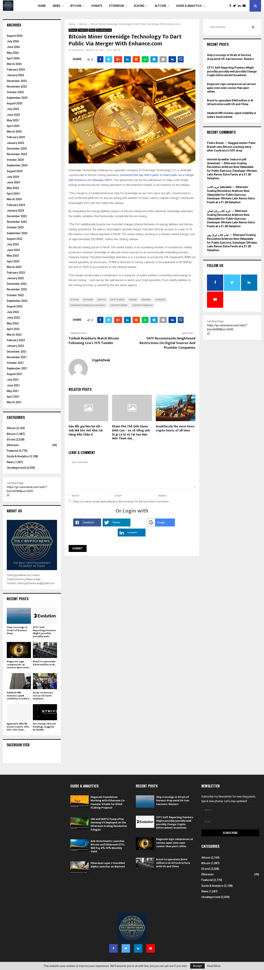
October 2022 (15, 295)
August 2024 (14, 171)
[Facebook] (231, 5)
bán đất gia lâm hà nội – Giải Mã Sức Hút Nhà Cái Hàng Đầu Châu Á (86, 430)
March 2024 (14, 199)
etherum (160, 300)
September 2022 (17, 300)
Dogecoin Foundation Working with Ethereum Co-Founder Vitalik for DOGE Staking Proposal (108, 802)
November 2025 (17, 86)
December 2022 (17, 283)
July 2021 (13, 379)
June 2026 (13, 46)
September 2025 (17, 97)
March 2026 (14, 63)
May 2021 (13, 391)
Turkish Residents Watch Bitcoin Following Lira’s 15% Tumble (94, 341)
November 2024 (17, 154)
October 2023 (15, 227)
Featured (83, 30)
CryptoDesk (78, 50)
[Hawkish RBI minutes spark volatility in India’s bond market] (19, 681)
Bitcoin (75, 5)
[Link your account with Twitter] (116, 525)
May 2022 (13, 323)
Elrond (139, 5)
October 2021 (15, 362)
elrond (133, 300)
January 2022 (15, 345)
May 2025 (13, 120)
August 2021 (14, 374)
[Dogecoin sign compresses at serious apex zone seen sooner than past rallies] (19, 650)
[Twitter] (235, 5)
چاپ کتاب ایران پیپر (218, 234)
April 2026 (13, 58)
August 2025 (14, 103)
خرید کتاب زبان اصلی (219, 211)
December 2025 (17, 80)
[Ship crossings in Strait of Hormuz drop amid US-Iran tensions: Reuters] (19, 616)
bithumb (88, 300)
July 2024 (13, 176)
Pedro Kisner (215, 143)
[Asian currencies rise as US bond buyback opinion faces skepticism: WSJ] (45, 681)
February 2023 (16, 272)
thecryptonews (118, 305)
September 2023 (17, 233)
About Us (14, 510)
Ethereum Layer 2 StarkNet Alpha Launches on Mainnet (108, 865)
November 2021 (17, 357)
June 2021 (13, 385)
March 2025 (14, 131)
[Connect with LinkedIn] (132, 535)
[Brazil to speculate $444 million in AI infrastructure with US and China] (45, 650)
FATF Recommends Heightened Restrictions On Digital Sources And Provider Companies (167, 343)
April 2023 (13, 261)
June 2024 (13, 182)
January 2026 (15, 75)
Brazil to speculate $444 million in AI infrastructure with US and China (173, 863)
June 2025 (13, 114)
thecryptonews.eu (142, 305)
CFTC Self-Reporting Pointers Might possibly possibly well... (44, 631)
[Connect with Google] (161, 525)
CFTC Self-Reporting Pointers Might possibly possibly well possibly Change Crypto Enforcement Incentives (232, 71)
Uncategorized (104, 30)
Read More (214, 966)
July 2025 (13, 109)
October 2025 (15, 92)
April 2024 (13, 193)
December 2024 (17, 148)
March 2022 (14, 334)
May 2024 (13, 188)
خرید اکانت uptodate (219, 187)
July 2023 (13, 244)
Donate (96, 5)
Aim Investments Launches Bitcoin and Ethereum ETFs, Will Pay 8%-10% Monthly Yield (108, 846)
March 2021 (14, 402)
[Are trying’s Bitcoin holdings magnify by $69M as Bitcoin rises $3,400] (45, 712)
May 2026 (13, 52)
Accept (197, 965)
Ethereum (116, 5)
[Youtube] (245, 5)
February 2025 (16, 137)
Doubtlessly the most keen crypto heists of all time (175, 428)
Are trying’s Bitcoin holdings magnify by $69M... (44, 727)
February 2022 (16, 340)
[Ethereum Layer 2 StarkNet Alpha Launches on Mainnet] (79, 867)
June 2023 (13, 250)
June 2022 (13, 317)
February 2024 (16, 205)
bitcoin (75, 300)
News (56, 5)
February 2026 (16, 69)
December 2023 (17, 216)
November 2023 (17, 221)
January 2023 (15, 278)
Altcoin (160, 5)
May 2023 (13, 255)
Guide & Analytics (189, 5)
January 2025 (15, 143)
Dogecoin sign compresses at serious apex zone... (19, 664)
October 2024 (15, 159)
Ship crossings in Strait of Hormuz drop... (17, 630)
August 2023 (14, 238)
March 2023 (14, 267)
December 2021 (17, 351)
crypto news (117, 300)
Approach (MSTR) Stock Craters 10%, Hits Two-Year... (18, 727)
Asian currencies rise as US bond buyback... (43, 695)
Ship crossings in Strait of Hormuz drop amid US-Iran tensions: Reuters (172, 800)
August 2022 (14, 306)
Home (42, 5)
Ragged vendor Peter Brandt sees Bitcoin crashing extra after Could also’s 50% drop (231, 146)
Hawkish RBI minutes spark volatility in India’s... (19, 695)
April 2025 (13, 126)
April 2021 (13, 396)
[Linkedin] (240, 5)
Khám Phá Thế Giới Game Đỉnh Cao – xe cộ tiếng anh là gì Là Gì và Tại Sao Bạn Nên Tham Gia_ (131, 432)
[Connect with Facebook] (87, 525)
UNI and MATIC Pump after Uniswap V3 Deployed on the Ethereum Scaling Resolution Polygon (109, 824)
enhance (146, 300)
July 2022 (13, 312)
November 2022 (17, 289)
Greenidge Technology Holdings (88, 305)
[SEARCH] (253, 27)
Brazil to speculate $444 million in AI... (44, 663)
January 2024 (15, 210)
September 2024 (17, 165)
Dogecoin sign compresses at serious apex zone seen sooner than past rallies (231, 87)
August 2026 (14, 35)
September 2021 (17, 368)
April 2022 (13, 329)
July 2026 (13, 41)
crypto (101, 300)
